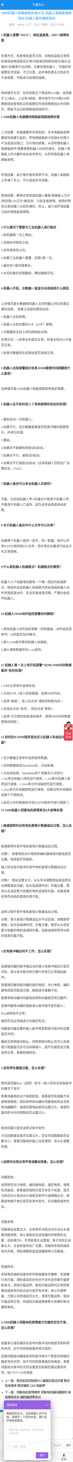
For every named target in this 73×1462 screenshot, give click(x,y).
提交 (68, 1445)
